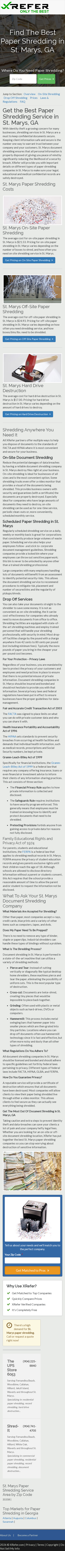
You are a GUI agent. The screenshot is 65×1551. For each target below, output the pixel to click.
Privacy (30, 1544)
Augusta (18, 1518)
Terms (40, 1544)
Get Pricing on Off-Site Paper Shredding (28, 338)
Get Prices (45, 78)
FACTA (12, 713)
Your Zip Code (13, 1254)
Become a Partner (28, 1535)
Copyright (52, 1544)
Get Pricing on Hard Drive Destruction (26, 414)
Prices (34, 97)
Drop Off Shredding (15, 97)
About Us (5, 1535)
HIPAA (12, 736)
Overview (29, 94)
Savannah (8, 1521)
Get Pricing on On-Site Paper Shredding (27, 260)
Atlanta (7, 1518)
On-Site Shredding (49, 94)
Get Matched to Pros (31, 1270)
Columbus (30, 1518)
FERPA (26, 851)
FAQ (22, 101)
